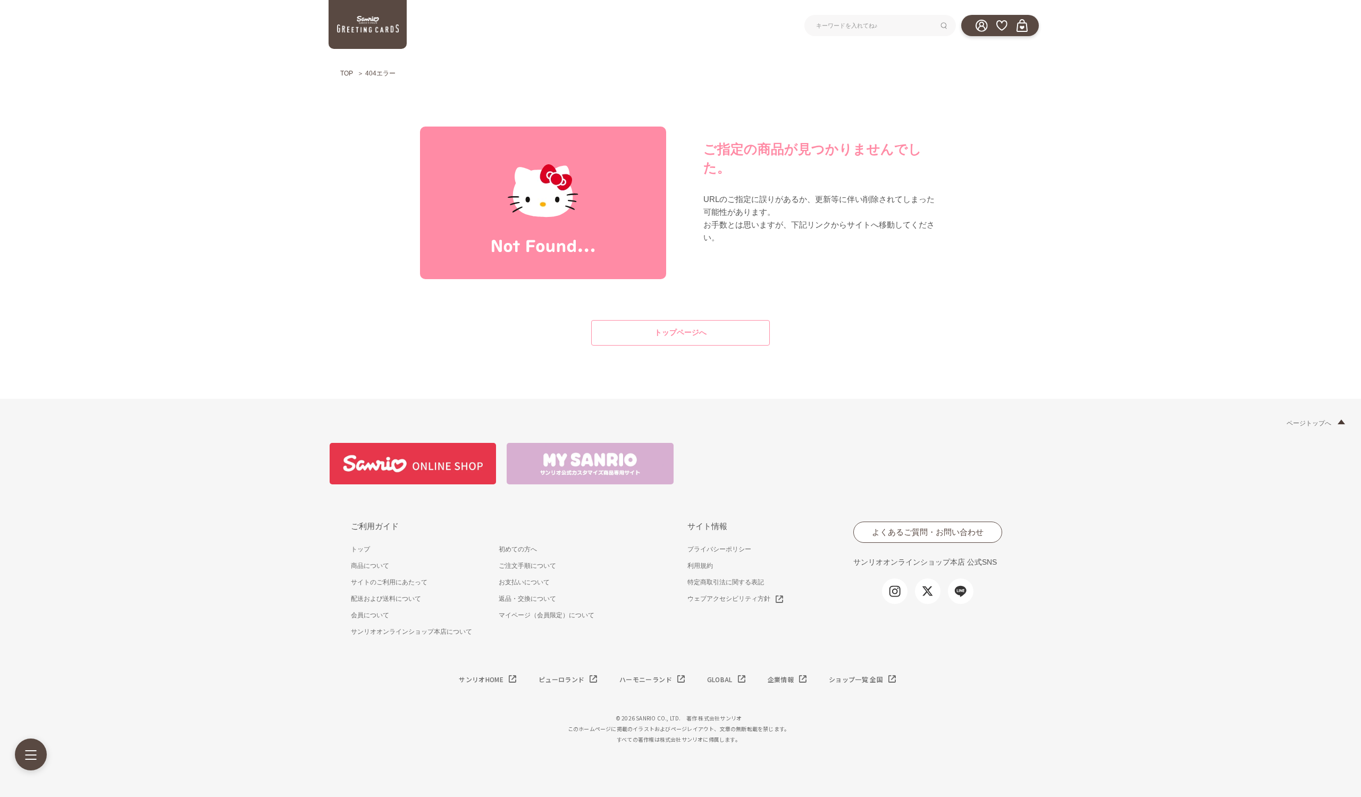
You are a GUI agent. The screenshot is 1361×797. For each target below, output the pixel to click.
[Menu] (31, 754)
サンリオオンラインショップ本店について (411, 631)
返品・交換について (527, 598)
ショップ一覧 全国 (856, 679)
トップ (360, 549)
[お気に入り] (1002, 25)
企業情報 (781, 679)
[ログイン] (981, 25)
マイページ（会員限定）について (546, 615)
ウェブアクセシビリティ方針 (728, 598)
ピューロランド (561, 679)
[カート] (1022, 25)
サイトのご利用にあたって (389, 582)
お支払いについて (524, 582)
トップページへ (680, 332)
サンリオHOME (481, 679)
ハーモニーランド (645, 679)
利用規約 (700, 565)
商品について (370, 565)
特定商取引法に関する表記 (725, 582)
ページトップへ (1309, 423)
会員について (370, 615)
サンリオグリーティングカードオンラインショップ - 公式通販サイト (368, 24)
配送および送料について (386, 598)
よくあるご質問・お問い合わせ (928, 531)
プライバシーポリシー (719, 549)
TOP (346, 73)
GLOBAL (720, 679)
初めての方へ (518, 549)
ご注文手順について (527, 565)
